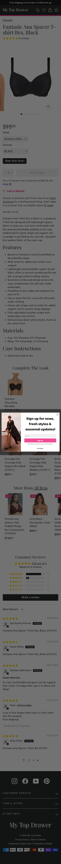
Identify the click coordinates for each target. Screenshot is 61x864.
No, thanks (40, 448)
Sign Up (40, 440)
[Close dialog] (57, 414)
